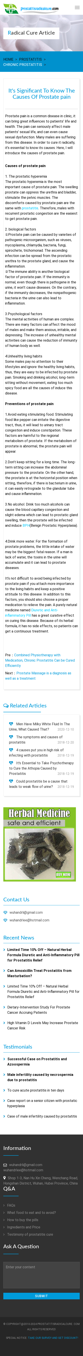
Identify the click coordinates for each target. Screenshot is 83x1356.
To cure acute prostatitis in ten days (35, 1090)
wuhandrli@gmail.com (26, 912)
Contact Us (16, 899)
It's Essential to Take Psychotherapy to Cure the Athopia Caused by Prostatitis (41, 768)
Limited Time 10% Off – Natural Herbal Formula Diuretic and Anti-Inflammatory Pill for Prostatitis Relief (43, 991)
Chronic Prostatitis (22, 65)
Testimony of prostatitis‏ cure (29, 1234)
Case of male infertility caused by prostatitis (42, 1116)
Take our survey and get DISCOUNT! (53, 1337)
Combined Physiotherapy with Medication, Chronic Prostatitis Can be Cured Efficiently (40, 660)
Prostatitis (30, 59)
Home (8, 59)
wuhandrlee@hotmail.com (29, 920)
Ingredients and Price (23, 1227)
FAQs (10, 1205)
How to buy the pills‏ (22, 1220)
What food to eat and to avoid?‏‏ (31, 1213)
